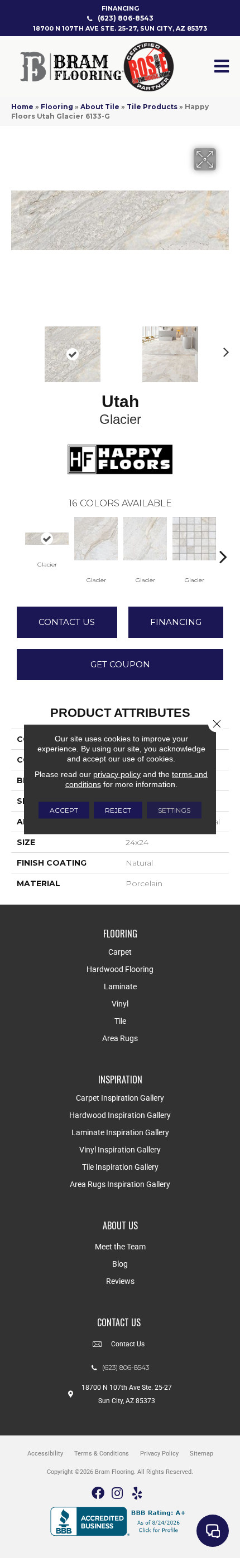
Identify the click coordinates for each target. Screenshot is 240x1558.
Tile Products (152, 106)
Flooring (57, 106)
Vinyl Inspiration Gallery (120, 1149)
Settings (174, 809)
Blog (120, 1263)
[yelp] (137, 1494)
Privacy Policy (159, 1453)
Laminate (120, 986)
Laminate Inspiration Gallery (120, 1132)
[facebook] (98, 1494)
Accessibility (45, 1453)
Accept (64, 809)
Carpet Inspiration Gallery (120, 1097)
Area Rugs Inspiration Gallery (120, 1184)
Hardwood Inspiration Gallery (120, 1115)
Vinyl (120, 1003)
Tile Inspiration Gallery (120, 1167)
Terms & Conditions (101, 1453)
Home (22, 106)
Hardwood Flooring (120, 969)
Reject (118, 809)
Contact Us (67, 622)
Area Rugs (120, 1038)
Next (223, 348)
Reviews (120, 1281)
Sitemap (201, 1453)
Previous (16, 348)
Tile (120, 1021)
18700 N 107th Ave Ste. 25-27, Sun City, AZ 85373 (120, 28)
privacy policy (117, 773)
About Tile (99, 106)
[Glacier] (46, 539)
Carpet (120, 952)
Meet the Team (120, 1246)
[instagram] (117, 1494)
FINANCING (120, 8)
